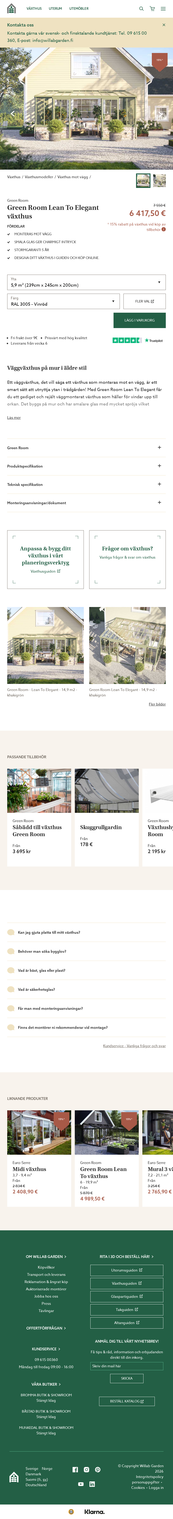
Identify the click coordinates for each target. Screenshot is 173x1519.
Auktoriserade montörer (46, 1289)
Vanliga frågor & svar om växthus (127, 552)
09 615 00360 (46, 1360)
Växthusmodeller (39, 177)
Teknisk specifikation (25, 484)
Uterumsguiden (124, 1270)
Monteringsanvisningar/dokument (36, 503)
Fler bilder (157, 704)
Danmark (33, 1474)
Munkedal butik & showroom (46, 1427)
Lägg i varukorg (140, 320)
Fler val (142, 301)
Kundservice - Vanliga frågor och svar (134, 1046)
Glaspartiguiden (124, 1296)
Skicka (126, 1378)
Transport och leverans (46, 1274)
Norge (47, 1468)
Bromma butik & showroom (46, 1395)
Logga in (156, 1487)
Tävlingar (46, 1311)
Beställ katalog (125, 1401)
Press (46, 1303)
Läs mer (14, 417)
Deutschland (36, 1485)
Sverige (32, 1468)
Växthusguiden (45, 559)
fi (40, 1479)
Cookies (138, 1487)
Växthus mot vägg (72, 177)
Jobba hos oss (46, 1296)
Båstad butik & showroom (46, 1411)
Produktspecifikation (25, 466)
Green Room (18, 448)
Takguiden (124, 1310)
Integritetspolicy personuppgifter (148, 1479)
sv (45, 1479)
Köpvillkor (46, 1267)
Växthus (13, 177)
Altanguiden (124, 1323)
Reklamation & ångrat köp (46, 1282)
